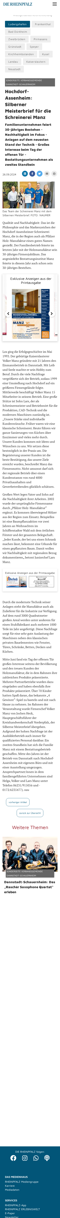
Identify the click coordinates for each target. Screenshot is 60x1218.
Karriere (10, 1185)
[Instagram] (25, 1157)
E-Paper (10, 1213)
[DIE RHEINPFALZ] (17, 4)
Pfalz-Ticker (20, 11)
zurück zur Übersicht (30, 813)
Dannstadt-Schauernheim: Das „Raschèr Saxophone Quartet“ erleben (29, 887)
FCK (54, 11)
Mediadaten (12, 1189)
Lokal (7, 11)
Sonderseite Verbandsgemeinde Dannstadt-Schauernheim (24, 82)
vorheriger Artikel (18, 802)
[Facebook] (13, 1157)
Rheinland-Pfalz (39, 11)
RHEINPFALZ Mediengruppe (21, 1181)
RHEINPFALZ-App (15, 1205)
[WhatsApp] (36, 1157)
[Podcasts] (47, 1157)
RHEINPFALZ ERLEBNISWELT (22, 1209)
